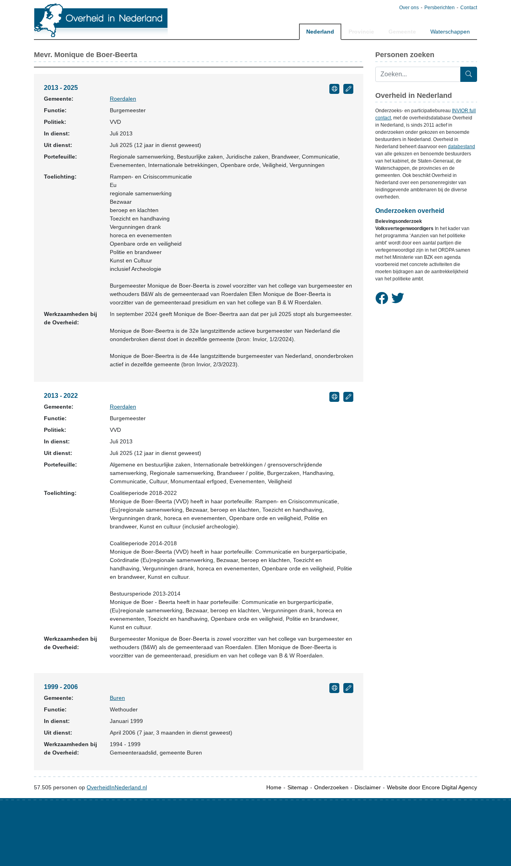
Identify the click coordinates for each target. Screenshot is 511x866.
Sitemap (297, 787)
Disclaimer (368, 787)
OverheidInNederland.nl (117, 787)
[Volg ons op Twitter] (397, 298)
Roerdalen (123, 98)
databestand (461, 146)
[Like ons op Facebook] (381, 298)
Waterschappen (450, 31)
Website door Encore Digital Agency (432, 787)
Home (273, 787)
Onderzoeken (331, 787)
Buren (117, 698)
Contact (468, 7)
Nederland (320, 31)
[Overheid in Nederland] (101, 20)
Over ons (409, 7)
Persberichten (439, 7)
